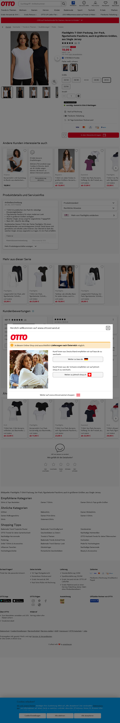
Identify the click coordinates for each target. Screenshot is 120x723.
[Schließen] (108, 328)
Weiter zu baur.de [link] (75, 359)
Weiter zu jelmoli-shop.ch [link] (75, 375)
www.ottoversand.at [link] (58, 395)
